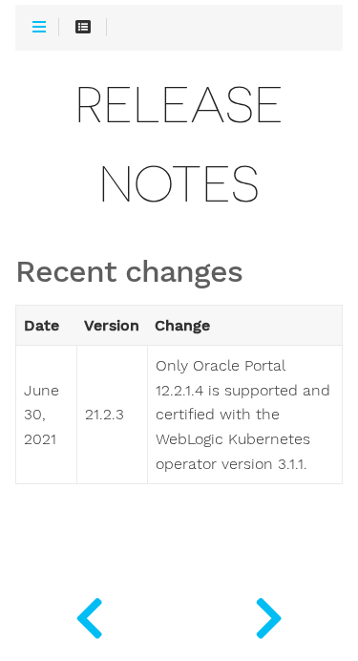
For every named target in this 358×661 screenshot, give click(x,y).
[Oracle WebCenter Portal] (89, 613)
